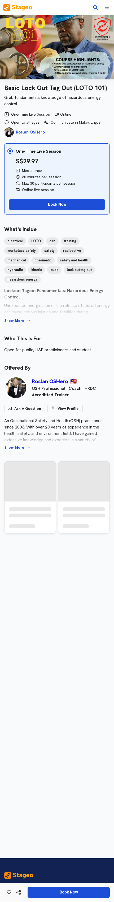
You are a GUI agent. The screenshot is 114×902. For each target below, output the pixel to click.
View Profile (68, 408)
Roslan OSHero (50, 381)
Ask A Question (27, 408)
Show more (14, 320)
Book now (69, 892)
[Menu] (107, 7)
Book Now (57, 204)
